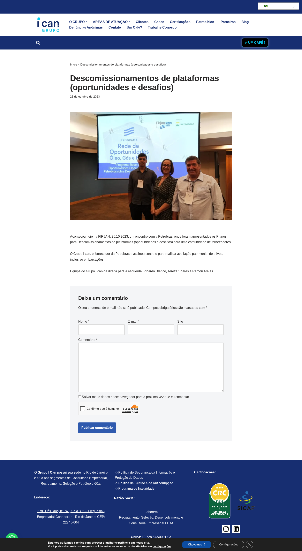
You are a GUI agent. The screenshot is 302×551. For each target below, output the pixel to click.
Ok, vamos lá (196, 544)
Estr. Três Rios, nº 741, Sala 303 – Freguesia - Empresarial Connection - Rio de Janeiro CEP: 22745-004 (71, 516)
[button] (86, 22)
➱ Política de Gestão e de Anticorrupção (144, 483)
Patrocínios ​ (205, 22)
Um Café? (134, 27)
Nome (83, 321)
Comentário (87, 340)
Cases (159, 22)
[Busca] (38, 42)
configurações (162, 546)
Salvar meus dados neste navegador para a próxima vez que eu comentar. (136, 397)
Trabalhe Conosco (162, 27)
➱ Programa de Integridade (134, 488)
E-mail (133, 321)
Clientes (142, 22)
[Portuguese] (278, 6)
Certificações (180, 22)
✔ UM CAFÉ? (255, 42)
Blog (245, 22)
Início (73, 64)
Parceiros (228, 22)
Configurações (228, 544)
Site (180, 321)
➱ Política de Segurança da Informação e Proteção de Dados (145, 475)
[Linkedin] (236, 529)
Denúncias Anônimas (86, 27)
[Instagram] (226, 529)
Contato (114, 27)
